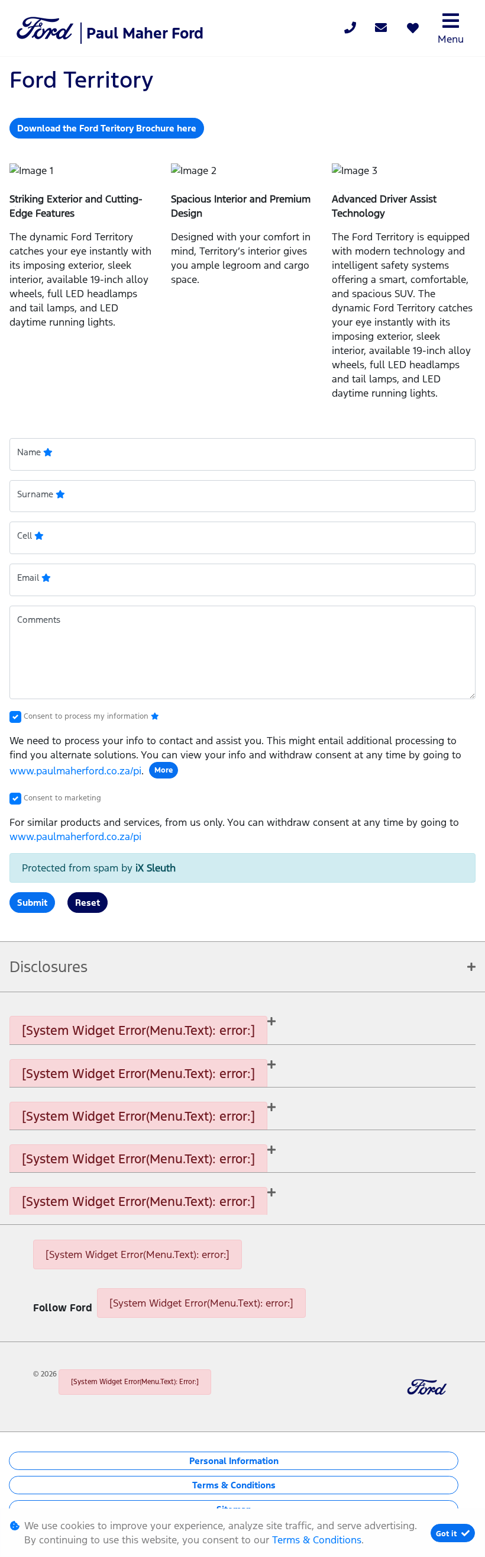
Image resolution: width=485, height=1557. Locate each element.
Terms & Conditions (234, 1485)
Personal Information (234, 1460)
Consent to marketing (62, 798)
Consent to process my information (87, 716)
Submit (32, 902)
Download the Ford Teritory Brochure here (106, 128)
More (163, 770)
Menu (451, 39)
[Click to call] (350, 28)
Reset (87, 902)
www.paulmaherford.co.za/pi (75, 770)
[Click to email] (381, 28)
